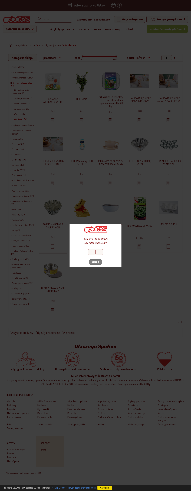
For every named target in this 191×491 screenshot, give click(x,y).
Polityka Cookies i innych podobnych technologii (73, 488)
